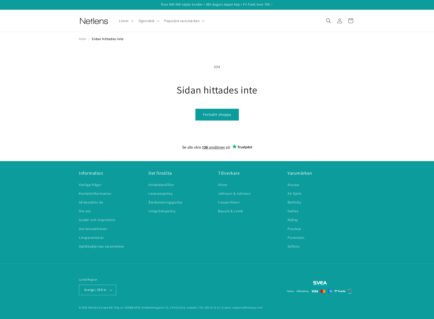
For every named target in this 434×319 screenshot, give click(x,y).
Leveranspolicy (160, 193)
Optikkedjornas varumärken (101, 246)
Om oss (85, 211)
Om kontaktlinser (93, 229)
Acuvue (293, 184)
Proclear (294, 229)
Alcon (222, 184)
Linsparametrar (91, 237)
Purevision (296, 237)
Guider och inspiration (97, 220)
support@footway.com (247, 307)
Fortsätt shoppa (217, 114)
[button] (126, 21)
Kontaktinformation (95, 193)
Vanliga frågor (90, 184)
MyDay (293, 220)
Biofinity (294, 202)
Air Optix (294, 193)
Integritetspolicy (161, 211)
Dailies (293, 211)
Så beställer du (91, 202)
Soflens (294, 246)
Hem (82, 39)
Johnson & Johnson (234, 193)
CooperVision (229, 202)
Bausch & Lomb (230, 211)
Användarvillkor (161, 184)
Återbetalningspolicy (165, 202)
